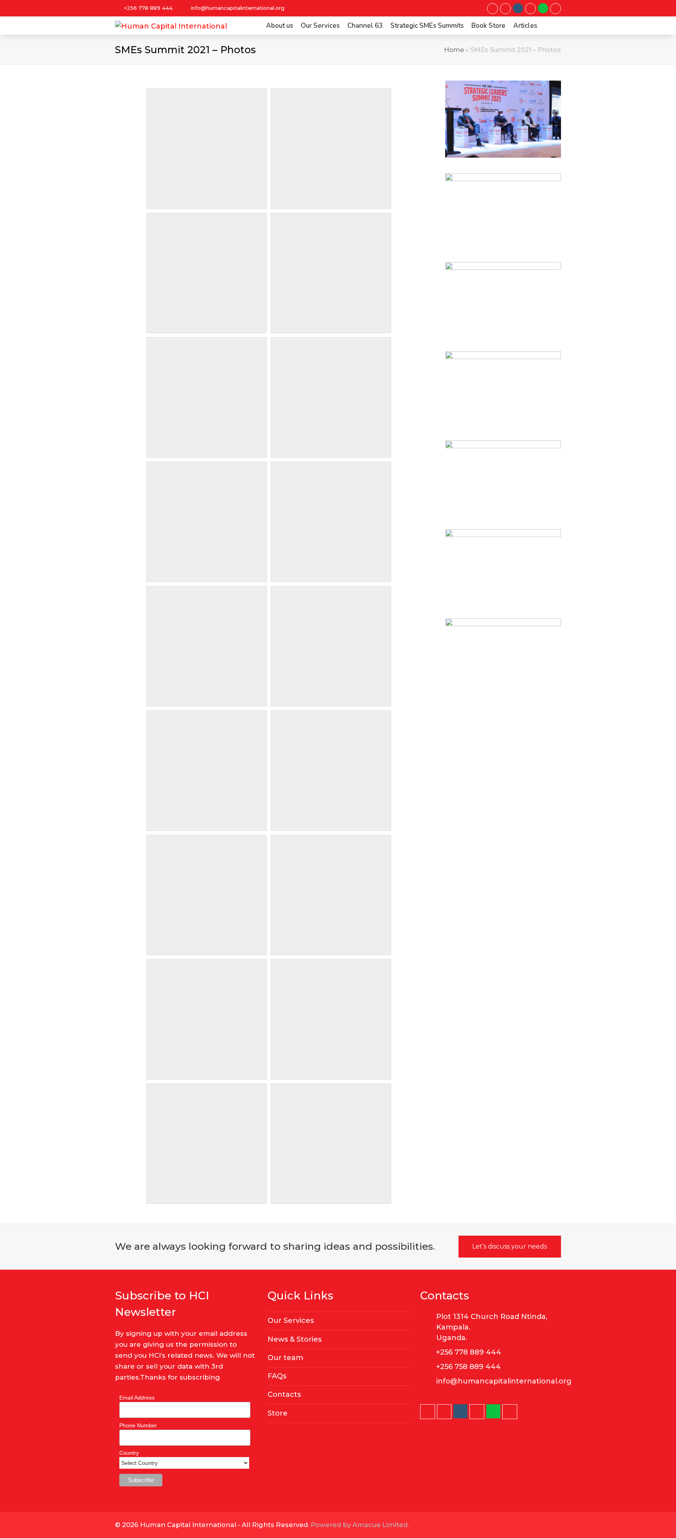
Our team (285, 1357)
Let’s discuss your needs (509, 1246)
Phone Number (138, 1425)
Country (129, 1453)
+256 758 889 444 (468, 1366)
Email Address (137, 1397)
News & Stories (295, 1339)
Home (454, 50)
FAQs (277, 1376)
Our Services (291, 1320)
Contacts (284, 1394)
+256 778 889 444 (148, 8)
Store (278, 1413)
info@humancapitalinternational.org (237, 8)
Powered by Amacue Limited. (360, 1525)
